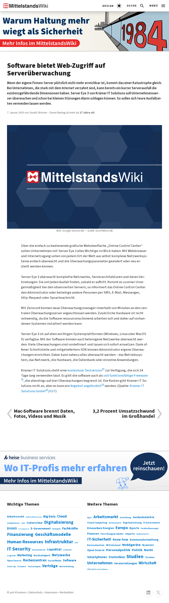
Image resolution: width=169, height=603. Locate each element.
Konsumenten (39, 550)
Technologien (34, 566)
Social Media (54, 560)
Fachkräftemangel (149, 528)
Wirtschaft (147, 563)
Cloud (62, 516)
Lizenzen (67, 550)
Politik (137, 550)
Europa (122, 528)
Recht (148, 550)
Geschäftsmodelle (53, 534)
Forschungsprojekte (112, 533)
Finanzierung (20, 534)
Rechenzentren (34, 560)
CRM (23, 523)
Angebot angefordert (86, 385)
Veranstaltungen (125, 563)
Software (69, 560)
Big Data (49, 516)
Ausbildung (125, 517)
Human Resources (25, 542)
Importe (130, 534)
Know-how (120, 539)
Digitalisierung (58, 522)
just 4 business (18, 592)
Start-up (11, 566)
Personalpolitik (118, 550)
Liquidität (54, 549)
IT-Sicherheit (99, 539)
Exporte (134, 528)
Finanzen (93, 534)
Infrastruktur (59, 541)
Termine (150, 557)
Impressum (51, 592)
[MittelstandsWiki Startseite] (24, 6)
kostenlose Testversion (84, 370)
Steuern (21, 566)
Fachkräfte (70, 528)
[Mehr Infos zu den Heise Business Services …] (84, 471)
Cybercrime (34, 523)
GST (52, 391)
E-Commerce (24, 529)
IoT (76, 542)
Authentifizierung (34, 517)
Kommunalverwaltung (144, 540)
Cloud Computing (97, 523)
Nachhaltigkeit (42, 555)
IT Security (19, 549)
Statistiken (117, 557)
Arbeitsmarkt (105, 517)
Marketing (24, 555)
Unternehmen (100, 563)
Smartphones (97, 557)
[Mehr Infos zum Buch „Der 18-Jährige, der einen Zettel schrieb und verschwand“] (84, 31)
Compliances (13, 523)
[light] (112, 6)
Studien (135, 556)
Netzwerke (61, 555)
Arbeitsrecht (15, 517)
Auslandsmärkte (143, 517)
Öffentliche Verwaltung (97, 569)
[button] (135, 6)
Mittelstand (113, 545)
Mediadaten (67, 592)
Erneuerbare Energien (100, 528)
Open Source (14, 560)
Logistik (11, 555)
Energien (56, 529)
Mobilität (148, 545)
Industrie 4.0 (142, 534)
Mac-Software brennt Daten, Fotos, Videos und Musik (44, 414)
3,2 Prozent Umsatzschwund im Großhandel (124, 414)
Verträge (50, 566)
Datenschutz (115, 523)
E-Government (41, 528)
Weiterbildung (66, 566)
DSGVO (12, 528)
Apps (89, 517)
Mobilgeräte (131, 544)
